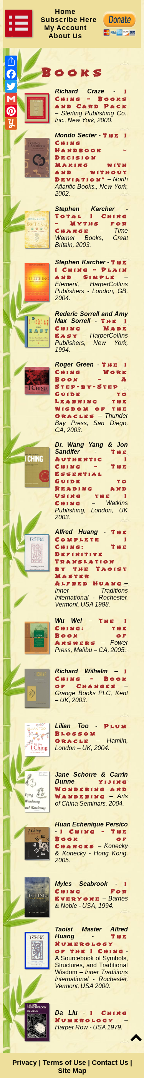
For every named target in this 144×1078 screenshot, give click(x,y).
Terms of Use (64, 1062)
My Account (65, 28)
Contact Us (110, 1062)
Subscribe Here (69, 20)
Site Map (72, 1071)
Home (65, 11)
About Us (68, 36)
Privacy (24, 1062)
